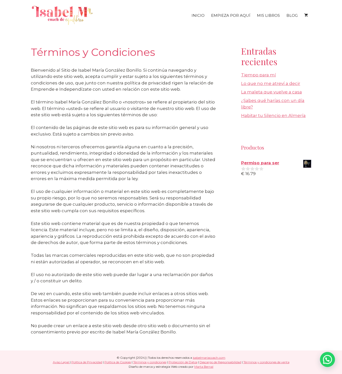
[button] (327, 359)
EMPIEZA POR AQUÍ (230, 15)
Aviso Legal (61, 362)
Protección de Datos (182, 362)
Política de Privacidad (86, 362)
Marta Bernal (203, 366)
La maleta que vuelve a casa (271, 91)
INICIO (198, 15)
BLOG (292, 15)
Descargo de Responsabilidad (220, 362)
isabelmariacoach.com (209, 357)
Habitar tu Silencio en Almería (273, 115)
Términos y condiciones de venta (266, 362)
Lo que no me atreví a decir (270, 83)
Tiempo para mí (258, 74)
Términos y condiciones (149, 362)
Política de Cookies (117, 362)
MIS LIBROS (268, 15)
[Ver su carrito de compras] (306, 15)
